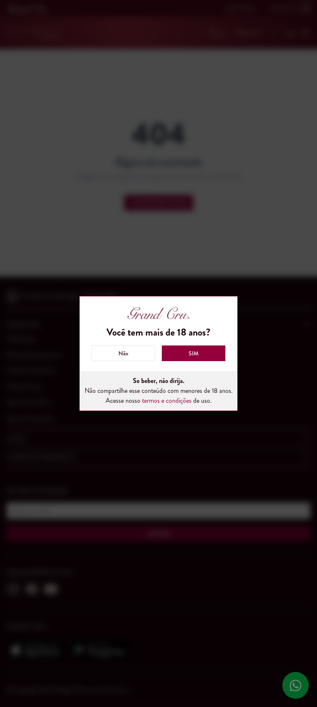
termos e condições (167, 400)
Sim (194, 353)
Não (123, 353)
